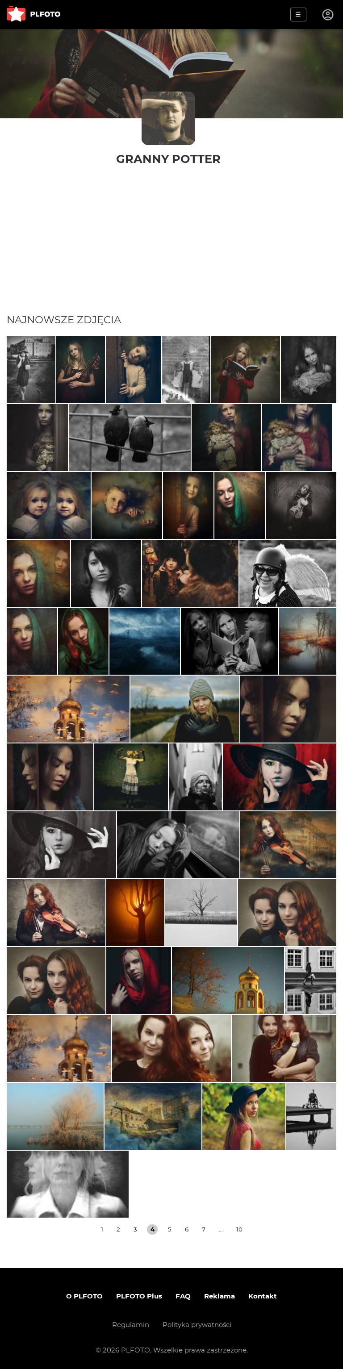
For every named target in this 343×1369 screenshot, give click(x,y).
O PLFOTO (84, 1296)
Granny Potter (168, 159)
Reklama (219, 1296)
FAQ (183, 1296)
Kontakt (262, 1296)
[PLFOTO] (33, 14)
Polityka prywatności (197, 1324)
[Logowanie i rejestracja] (328, 14)
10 (239, 1229)
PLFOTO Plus (139, 1296)
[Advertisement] (171, 246)
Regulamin (130, 1324)
